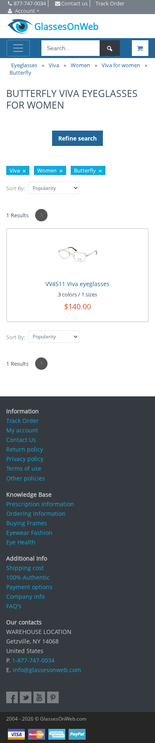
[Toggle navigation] (18, 48)
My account (22, 430)
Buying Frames (26, 523)
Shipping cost (25, 568)
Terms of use (23, 468)
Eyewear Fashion (29, 533)
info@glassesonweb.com (47, 670)
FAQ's (13, 606)
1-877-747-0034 (33, 660)
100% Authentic (28, 577)
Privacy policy (24, 459)
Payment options (29, 587)
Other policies (25, 478)
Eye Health (21, 542)
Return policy (24, 449)
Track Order (22, 421)
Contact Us (21, 440)
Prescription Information (40, 504)
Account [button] (25, 11)
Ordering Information (36, 513)
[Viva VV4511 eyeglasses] (77, 254)
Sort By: (15, 188)
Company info (25, 596)
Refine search (77, 138)
